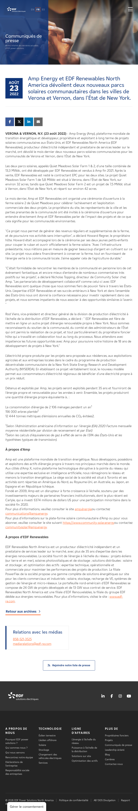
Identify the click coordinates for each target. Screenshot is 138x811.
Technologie (50, 728)
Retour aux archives (21, 611)
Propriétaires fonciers (116, 735)
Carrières (110, 759)
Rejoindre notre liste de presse (71, 665)
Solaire (42, 745)
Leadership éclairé (114, 749)
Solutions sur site (81, 756)
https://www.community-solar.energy (88, 523)
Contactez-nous (114, 764)
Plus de (111, 728)
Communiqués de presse (118, 745)
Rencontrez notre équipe (19, 757)
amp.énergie (83, 509)
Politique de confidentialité (73, 800)
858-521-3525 (22, 639)
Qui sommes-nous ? (16, 747)
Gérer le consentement (26, 807)
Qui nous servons (15, 752)
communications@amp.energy (26, 514)
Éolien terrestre (47, 735)
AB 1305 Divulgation (105, 800)
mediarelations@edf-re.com (32, 644)
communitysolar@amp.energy (26, 527)
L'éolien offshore (47, 740)
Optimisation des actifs (85, 760)
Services (43, 762)
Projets (109, 740)
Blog (107, 754)
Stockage (44, 749)
